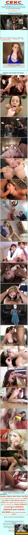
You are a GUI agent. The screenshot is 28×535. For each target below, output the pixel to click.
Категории (11, 10)
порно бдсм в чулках (18, 498)
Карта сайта (12, 530)
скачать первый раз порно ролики (13, 509)
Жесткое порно (7, 38)
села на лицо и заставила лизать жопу (14, 500)
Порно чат (16, 10)
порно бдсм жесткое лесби (13, 496)
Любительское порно (6, 40)
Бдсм (22, 38)
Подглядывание (16, 38)
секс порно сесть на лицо (14, 502)
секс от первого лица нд (7, 498)
